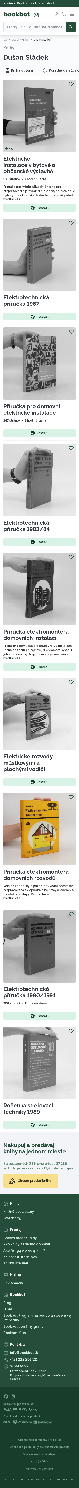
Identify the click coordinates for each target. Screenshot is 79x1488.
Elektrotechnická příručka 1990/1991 (29, 992)
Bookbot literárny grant (23, 1326)
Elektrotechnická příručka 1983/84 (26, 526)
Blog (7, 1303)
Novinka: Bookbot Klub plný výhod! (28, 3)
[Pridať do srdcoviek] (71, 84)
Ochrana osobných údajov (39, 1454)
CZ (7, 1479)
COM (29, 1479)
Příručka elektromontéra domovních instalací (36, 634)
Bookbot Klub (14, 1333)
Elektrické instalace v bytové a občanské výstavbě (29, 164)
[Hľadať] (71, 27)
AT (14, 1479)
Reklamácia (13, 1283)
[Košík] (64, 14)
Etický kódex (39, 1461)
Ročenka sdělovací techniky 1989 (28, 1108)
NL (51, 1479)
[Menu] (72, 14)
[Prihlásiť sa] (56, 14)
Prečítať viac (11, 198)
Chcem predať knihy (20, 1238)
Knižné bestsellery (18, 1212)
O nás (8, 1309)
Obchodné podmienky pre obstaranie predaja (39, 1447)
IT (44, 1479)
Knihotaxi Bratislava (20, 1257)
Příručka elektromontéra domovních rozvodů (36, 875)
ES (38, 1479)
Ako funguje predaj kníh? (24, 1251)
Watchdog (12, 1218)
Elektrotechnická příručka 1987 (26, 300)
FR (58, 1479)
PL (72, 1479)
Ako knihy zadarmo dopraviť (26, 1244)
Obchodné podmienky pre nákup (39, 1439)
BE (65, 1479)
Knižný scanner (15, 1263)
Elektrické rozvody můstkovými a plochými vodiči (27, 762)
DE (21, 1479)
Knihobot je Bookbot (39, 1468)
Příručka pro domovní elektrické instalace (31, 409)
